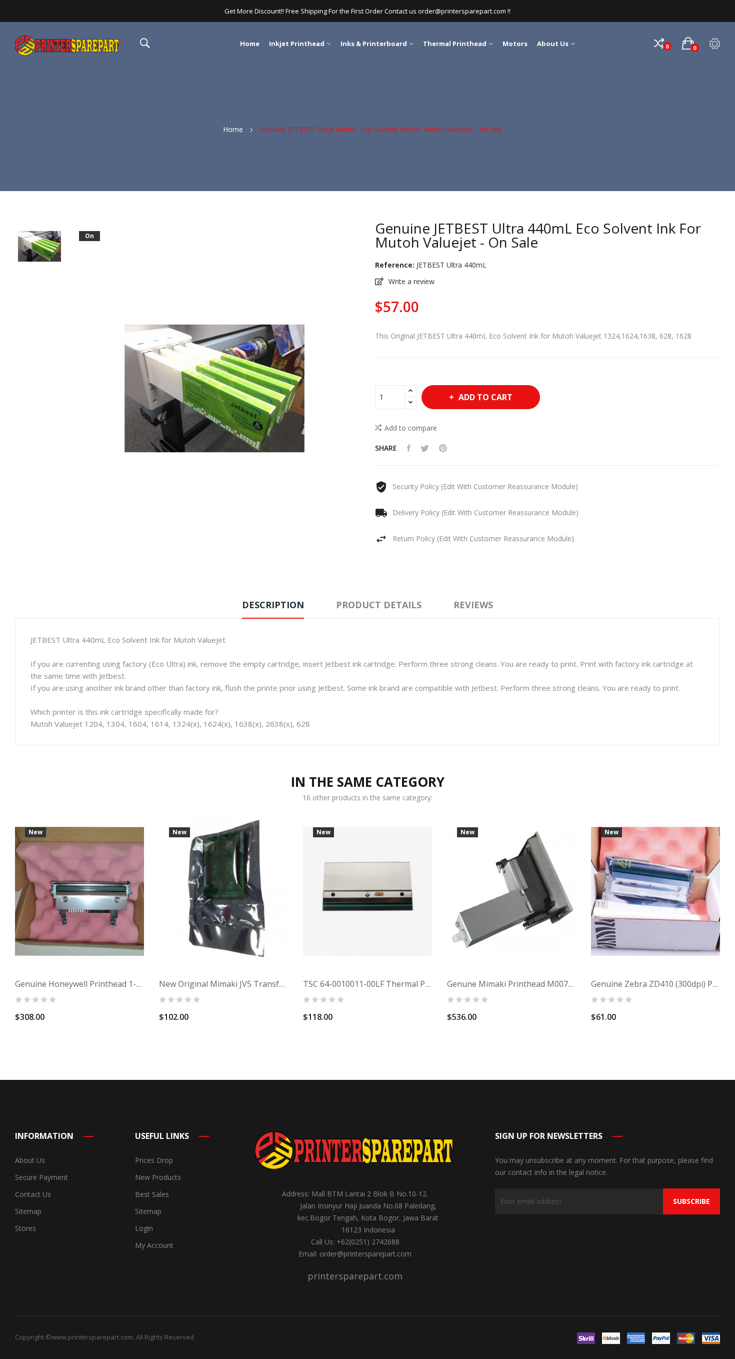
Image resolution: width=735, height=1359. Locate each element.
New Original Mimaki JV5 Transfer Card (223, 983)
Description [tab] (273, 605)
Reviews (473, 605)
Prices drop (154, 1160)
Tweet (425, 448)
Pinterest (443, 448)
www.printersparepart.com (92, 1336)
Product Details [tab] (379, 605)
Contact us (33, 1194)
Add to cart (485, 397)
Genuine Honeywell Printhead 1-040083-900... (79, 983)
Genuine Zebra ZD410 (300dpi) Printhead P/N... (655, 983)
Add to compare (410, 428)
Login (144, 1228)
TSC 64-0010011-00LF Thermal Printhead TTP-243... (367, 983)
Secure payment (41, 1177)
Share (409, 448)
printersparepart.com (355, 1276)
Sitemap (28, 1211)
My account (154, 1245)
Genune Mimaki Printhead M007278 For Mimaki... (511, 983)
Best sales (152, 1194)
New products (158, 1177)
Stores (25, 1228)
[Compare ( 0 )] (659, 44)
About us (30, 1160)
